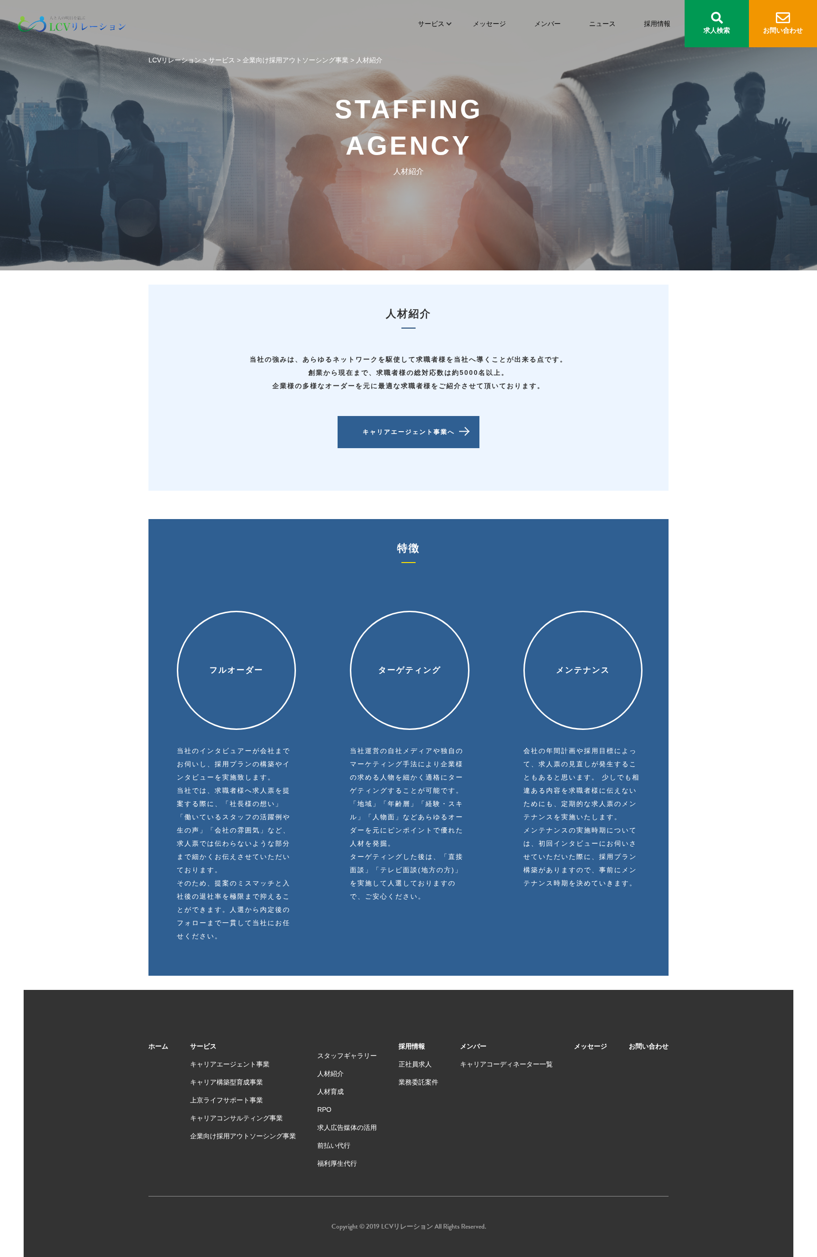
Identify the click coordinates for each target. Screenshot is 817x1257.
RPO (324, 1109)
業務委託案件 (418, 1082)
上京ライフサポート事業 (226, 1100)
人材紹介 (330, 1073)
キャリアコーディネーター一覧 (506, 1064)
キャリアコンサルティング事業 (236, 1118)
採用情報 (657, 23)
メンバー (547, 23)
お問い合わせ (783, 30)
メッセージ (489, 23)
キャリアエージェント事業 (229, 1064)
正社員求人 (415, 1064)
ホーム (158, 1046)
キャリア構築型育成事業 (226, 1082)
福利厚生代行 (337, 1163)
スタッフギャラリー (347, 1055)
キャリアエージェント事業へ (409, 432)
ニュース (602, 23)
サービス (431, 23)
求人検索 (717, 30)
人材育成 (330, 1091)
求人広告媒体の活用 (347, 1127)
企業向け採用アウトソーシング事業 (243, 1136)
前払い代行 (333, 1145)
